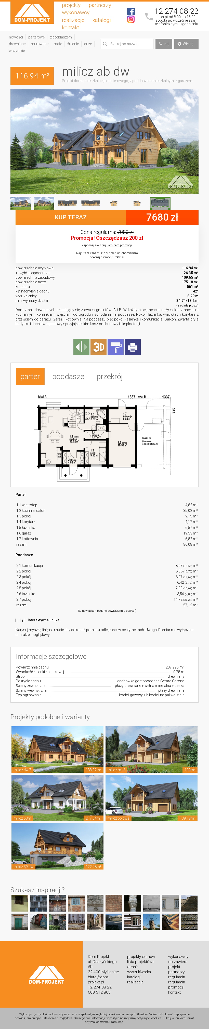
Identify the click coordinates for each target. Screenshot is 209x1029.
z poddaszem (61, 37)
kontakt (70, 27)
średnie (73, 44)
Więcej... (189, 44)
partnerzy (100, 5)
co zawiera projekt (177, 964)
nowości (16, 37)
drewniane (17, 44)
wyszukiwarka (139, 972)
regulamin (176, 977)
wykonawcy (75, 12)
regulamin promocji (176, 985)
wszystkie (17, 51)
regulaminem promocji (117, 245)
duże (88, 44)
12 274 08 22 (176, 11)
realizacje (73, 20)
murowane (39, 44)
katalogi (102, 20)
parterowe (36, 37)
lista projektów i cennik (140, 964)
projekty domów (141, 956)
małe (58, 44)
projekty (71, 5)
